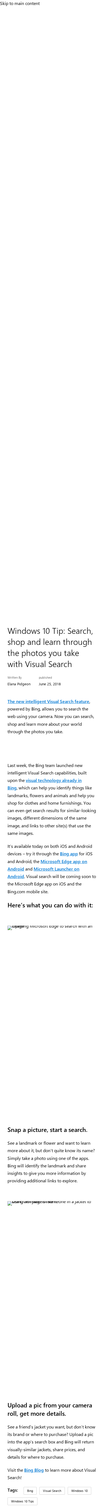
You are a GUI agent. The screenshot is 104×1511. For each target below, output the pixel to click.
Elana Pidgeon (19, 683)
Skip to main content (20, 3)
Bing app (69, 853)
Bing (30, 1491)
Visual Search (52, 1491)
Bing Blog (34, 1470)
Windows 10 (79, 1491)
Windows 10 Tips (22, 1501)
